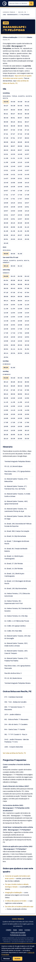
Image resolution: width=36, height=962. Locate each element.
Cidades (8, 930)
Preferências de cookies (18, 935)
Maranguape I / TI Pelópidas (14, 29)
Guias (15, 930)
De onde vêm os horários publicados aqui (19, 906)
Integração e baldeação (13, 892)
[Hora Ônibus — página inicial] (4, 3)
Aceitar (17, 958)
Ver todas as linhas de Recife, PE (14, 753)
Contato (27, 930)
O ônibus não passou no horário (15, 901)
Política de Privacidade (18, 932)
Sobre (21, 930)
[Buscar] (31, 3)
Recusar (6, 958)
